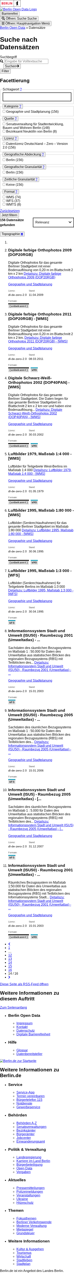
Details (34, 275)
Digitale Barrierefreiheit (33, 1034)
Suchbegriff (8, 57)
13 (10, 959)
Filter (5, 71)
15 (10, 966)
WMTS (11, 204)
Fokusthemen (26, 1218)
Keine (11, 184)
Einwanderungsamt (30, 1141)
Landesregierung (28, 1157)
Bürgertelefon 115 (29, 1099)
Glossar (22, 1050)
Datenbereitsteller (29, 1054)
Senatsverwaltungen (31, 1126)
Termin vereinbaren (30, 1096)
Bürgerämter (25, 1134)
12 (10, 955)
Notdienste (24, 1103)
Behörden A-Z (26, 1123)
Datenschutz (25, 1030)
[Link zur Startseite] (18, 9)
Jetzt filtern (9, 215)
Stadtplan (23, 1264)
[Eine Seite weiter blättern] (9, 977)
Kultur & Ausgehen (30, 1249)
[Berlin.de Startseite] (18, 1061)
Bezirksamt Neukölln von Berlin (29, 131)
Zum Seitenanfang (13, 1007)
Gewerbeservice (28, 1107)
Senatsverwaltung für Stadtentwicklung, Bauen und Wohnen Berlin (33, 126)
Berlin (11, 160)
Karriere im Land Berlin (33, 1161)
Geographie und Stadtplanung (28, 111)
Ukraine (22, 1199)
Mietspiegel (24, 1229)
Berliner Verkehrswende (34, 1222)
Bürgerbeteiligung (29, 1164)
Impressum (24, 1023)
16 (10, 970)
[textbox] (37, 96)
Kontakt (22, 1027)
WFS (10, 201)
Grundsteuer (25, 1233)
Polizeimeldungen (29, 1191)
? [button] (21, 89)
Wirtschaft (23, 1256)
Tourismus (23, 1253)
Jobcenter (23, 1138)
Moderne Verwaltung (31, 1226)
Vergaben (23, 1172)
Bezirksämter (26, 1130)
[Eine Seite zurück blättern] (9, 944)
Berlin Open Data (12, 27)
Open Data (24, 1168)
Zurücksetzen (10, 211)
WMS (10, 197)
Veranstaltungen (28, 1195)
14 (10, 962)
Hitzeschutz (25, 1202)
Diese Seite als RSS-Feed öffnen (24, 984)
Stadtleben (24, 1260)
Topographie (11, 234)
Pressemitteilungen (30, 1188)
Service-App (25, 1092)
